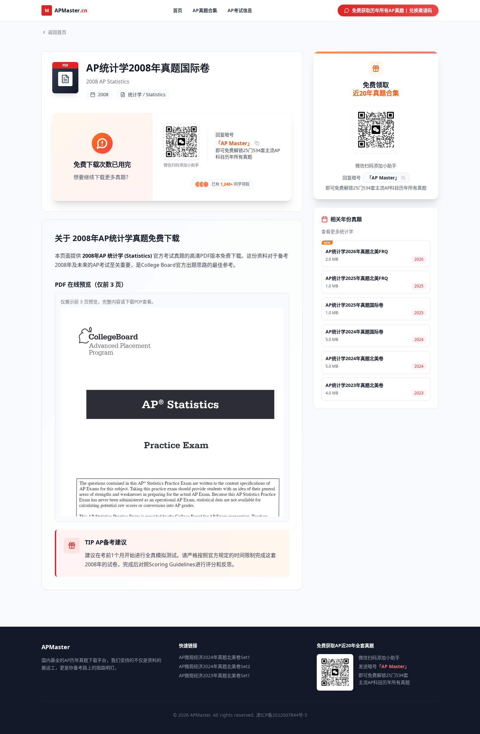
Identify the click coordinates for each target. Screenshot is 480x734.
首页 (177, 10)
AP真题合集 (205, 10)
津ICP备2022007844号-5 (281, 715)
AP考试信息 (240, 10)
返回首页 (57, 32)
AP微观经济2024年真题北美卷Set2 (214, 666)
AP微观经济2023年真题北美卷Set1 (214, 675)
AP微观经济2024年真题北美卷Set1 (214, 657)
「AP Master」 (234, 143)
